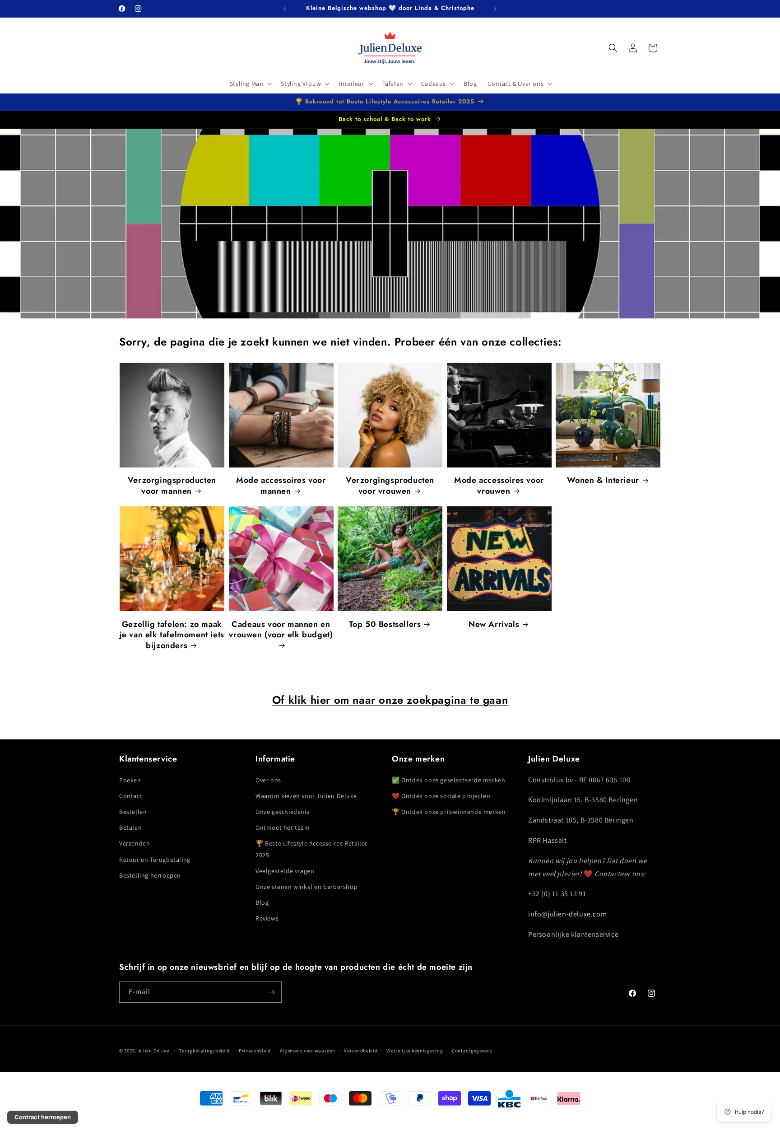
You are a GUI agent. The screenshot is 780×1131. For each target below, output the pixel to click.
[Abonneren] (271, 992)
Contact (130, 796)
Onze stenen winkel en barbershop (306, 887)
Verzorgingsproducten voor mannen (172, 485)
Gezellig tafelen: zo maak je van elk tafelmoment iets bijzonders (172, 635)
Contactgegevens (472, 1050)
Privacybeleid (255, 1050)
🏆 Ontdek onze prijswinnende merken (449, 812)
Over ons (268, 780)
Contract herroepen (42, 1117)
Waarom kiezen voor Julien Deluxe (306, 796)
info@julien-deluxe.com (567, 914)
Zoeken (130, 780)
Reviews (267, 919)
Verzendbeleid (360, 1050)
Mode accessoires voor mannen (281, 485)
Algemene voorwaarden (307, 1050)
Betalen (130, 827)
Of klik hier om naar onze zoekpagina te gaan (390, 700)
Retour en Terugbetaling (154, 859)
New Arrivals (494, 624)
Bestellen (133, 812)
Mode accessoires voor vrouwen (499, 485)
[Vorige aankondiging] (285, 8)
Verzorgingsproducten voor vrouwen (390, 485)
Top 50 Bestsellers (385, 624)
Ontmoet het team (282, 827)
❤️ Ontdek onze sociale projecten (441, 796)
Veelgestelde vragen (284, 871)
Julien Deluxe (153, 1050)
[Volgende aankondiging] (495, 8)
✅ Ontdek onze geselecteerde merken (448, 780)
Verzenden (134, 844)
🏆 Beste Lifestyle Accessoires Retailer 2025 (311, 849)
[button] (250, 83)
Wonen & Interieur (603, 480)
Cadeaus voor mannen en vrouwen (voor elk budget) (281, 629)
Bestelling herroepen (150, 875)
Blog (262, 902)
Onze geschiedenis (282, 812)
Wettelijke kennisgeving (414, 1050)
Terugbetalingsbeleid (204, 1050)
